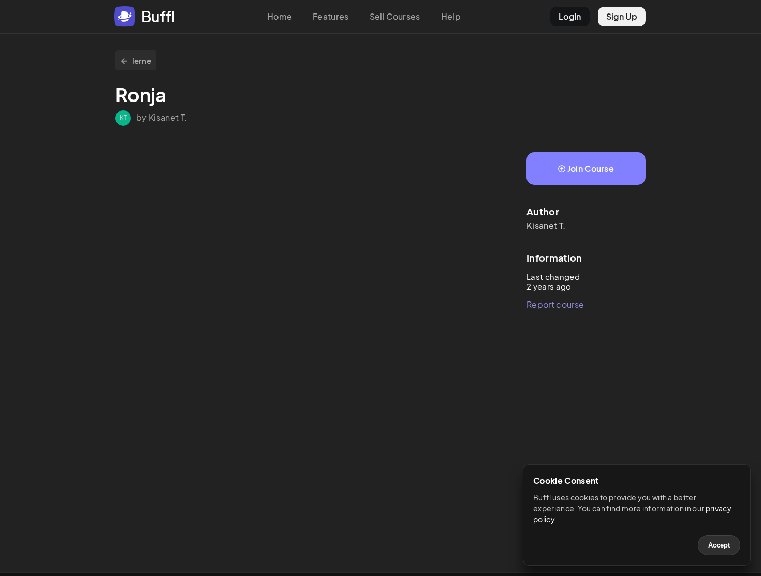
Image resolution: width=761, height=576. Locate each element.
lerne (142, 60)
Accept (719, 545)
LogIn (570, 16)
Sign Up (621, 16)
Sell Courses (395, 16)
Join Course (590, 168)
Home (279, 16)
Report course (555, 304)
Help (451, 16)
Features (331, 16)
